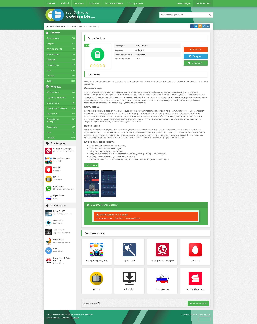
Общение (51, 59)
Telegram (197, 56)
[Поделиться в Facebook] (192, 26)
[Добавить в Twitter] (204, 26)
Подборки (94, 3)
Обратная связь (53, 317)
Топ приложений (114, 3)
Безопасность (53, 38)
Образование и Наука (57, 108)
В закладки (197, 62)
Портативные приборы (53, 120)
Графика (50, 43)
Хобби (49, 81)
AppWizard (129, 260)
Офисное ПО (52, 113)
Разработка (52, 127)
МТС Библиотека (195, 289)
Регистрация (183, 3)
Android (65, 3)
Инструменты (80, 26)
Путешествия (53, 65)
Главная (51, 3)
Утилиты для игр (54, 49)
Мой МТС (195, 260)
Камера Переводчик (96, 260)
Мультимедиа (53, 54)
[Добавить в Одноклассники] (200, 26)
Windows (79, 3)
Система (70, 26)
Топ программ (135, 3)
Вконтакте (75, 317)
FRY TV (96, 289)
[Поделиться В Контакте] (208, 26)
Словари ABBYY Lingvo (162, 260)
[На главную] (70, 14)
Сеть (49, 70)
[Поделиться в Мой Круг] (196, 26)
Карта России (162, 289)
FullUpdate (129, 289)
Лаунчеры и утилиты (56, 97)
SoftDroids (54, 26)
